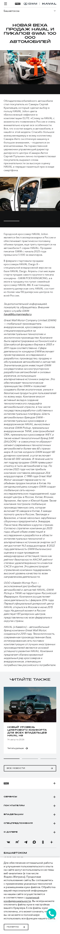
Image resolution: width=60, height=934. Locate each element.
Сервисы (10, 797)
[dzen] (51, 842)
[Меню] (5, 4)
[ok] (43, 842)
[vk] (8, 842)
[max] (34, 842)
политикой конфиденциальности (21, 899)
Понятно (13, 927)
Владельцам (13, 814)
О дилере (11, 832)
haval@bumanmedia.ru (18, 314)
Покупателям (14, 805)
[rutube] (17, 842)
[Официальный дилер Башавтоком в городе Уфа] (40, 3)
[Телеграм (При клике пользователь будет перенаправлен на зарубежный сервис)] (26, 842)
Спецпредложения (18, 823)
